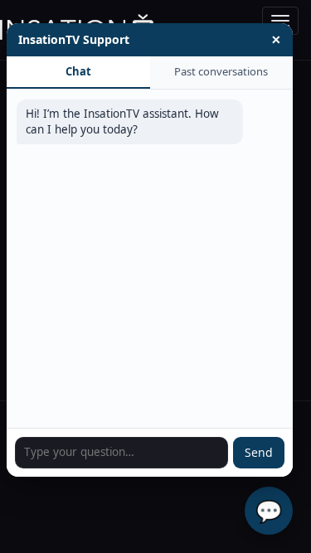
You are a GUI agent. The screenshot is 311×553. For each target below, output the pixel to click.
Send (259, 452)
